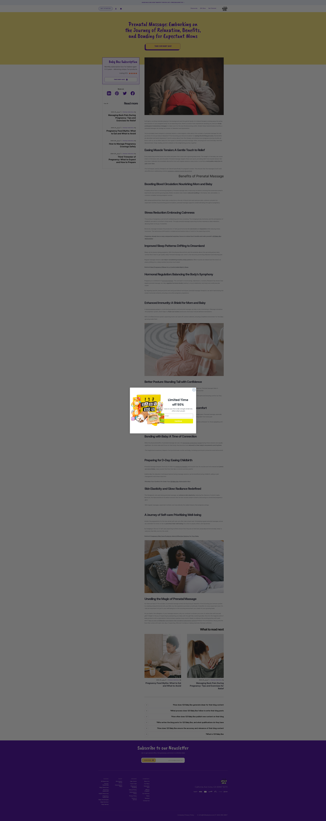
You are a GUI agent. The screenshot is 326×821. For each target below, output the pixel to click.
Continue (178, 421)
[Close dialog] (193, 389)
